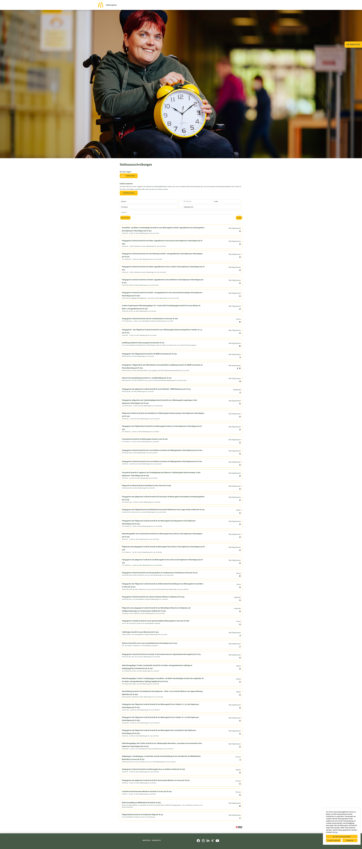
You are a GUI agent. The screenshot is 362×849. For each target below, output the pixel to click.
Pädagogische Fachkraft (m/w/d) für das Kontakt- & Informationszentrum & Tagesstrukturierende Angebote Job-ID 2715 (161, 654)
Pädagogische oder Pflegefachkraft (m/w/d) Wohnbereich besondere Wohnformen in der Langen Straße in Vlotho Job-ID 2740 (163, 509)
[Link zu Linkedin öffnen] (208, 841)
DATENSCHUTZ (156, 840)
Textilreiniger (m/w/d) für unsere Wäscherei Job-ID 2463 (140, 632)
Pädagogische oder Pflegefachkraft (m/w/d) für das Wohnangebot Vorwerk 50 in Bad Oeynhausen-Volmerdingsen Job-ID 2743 (162, 427)
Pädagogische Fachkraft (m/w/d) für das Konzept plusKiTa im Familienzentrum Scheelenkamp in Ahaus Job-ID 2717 (159, 573)
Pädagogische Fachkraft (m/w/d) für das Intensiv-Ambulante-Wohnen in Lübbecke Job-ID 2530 (153, 597)
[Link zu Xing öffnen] (212, 841)
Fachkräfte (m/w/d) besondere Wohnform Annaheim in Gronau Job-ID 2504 (147, 791)
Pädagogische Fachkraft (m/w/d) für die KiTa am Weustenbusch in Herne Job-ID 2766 (150, 318)
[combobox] (227, 201)
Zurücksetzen (125, 218)
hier (336, 832)
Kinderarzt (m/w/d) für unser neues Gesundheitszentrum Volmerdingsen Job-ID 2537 (149, 643)
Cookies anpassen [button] (333, 840)
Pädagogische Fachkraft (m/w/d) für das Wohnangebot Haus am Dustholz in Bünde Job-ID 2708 (153, 769)
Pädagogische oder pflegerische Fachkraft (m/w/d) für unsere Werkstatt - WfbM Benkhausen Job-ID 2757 (156, 389)
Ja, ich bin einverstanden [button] (342, 837)
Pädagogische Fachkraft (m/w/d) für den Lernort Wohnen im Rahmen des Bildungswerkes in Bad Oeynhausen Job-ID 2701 (162, 461)
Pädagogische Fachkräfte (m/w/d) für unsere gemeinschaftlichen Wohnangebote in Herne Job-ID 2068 (155, 621)
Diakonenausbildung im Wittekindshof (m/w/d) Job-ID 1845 (141, 802)
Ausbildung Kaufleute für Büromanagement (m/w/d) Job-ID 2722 (143, 343)
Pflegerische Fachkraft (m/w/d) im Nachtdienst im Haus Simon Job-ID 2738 (146, 485)
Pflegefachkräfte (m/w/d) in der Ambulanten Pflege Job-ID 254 (142, 814)
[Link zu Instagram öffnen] (203, 841)
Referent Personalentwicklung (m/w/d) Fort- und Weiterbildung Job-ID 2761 (146, 378)
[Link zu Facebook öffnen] (198, 841)
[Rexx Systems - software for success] (239, 827)
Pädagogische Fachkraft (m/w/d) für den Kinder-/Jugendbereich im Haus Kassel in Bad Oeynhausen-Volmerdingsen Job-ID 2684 (162, 242)
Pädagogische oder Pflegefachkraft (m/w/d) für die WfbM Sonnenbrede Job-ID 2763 (149, 354)
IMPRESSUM (146, 840)
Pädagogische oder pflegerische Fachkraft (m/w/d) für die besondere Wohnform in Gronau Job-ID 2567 (156, 780)
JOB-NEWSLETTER (353, 44)
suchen (239, 218)
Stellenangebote (111, 5)
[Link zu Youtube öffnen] (217, 841)
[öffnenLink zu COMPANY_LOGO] (100, 5)
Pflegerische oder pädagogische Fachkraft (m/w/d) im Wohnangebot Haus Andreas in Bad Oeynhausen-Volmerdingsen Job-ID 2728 (163, 548)
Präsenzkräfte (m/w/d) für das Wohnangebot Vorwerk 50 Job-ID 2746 (145, 439)
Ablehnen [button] (349, 840)
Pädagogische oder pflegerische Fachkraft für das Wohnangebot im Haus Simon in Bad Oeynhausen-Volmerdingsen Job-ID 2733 (162, 561)
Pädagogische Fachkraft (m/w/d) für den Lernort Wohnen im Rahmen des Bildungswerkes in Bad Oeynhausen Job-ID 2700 (162, 450)
